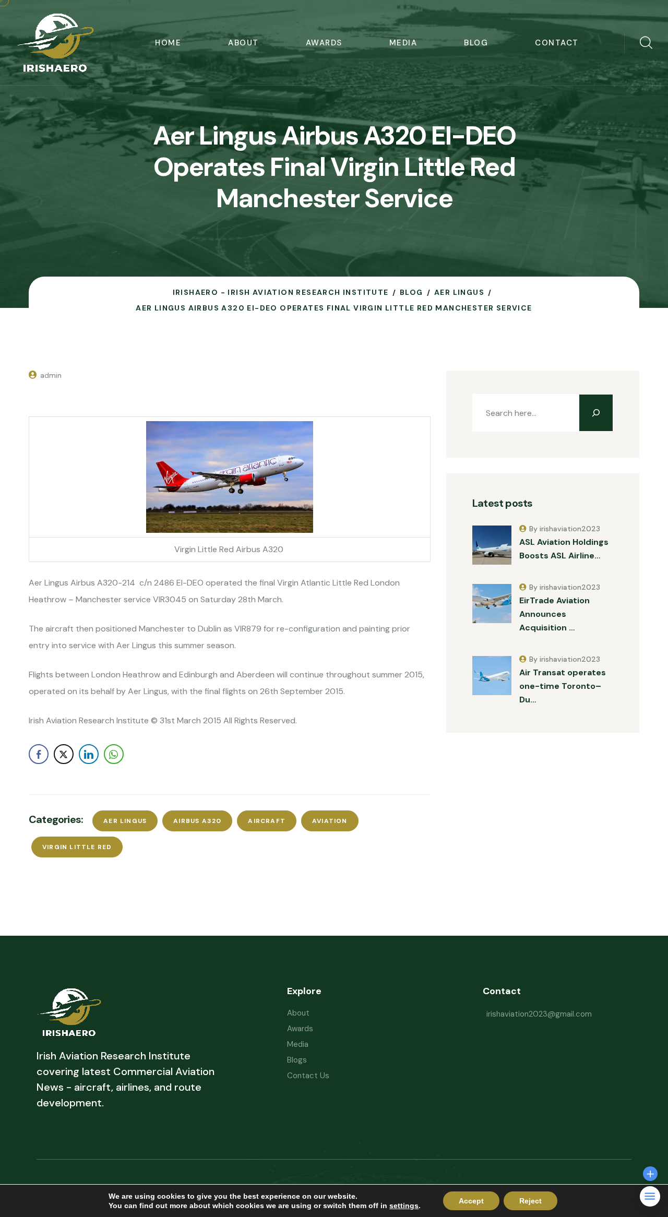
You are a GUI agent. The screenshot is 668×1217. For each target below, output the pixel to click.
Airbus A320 (197, 821)
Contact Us (308, 1075)
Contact (557, 43)
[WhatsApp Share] (114, 754)
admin (51, 375)
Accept (471, 1201)
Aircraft (266, 821)
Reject (530, 1201)
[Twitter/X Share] (64, 754)
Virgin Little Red (77, 847)
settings (404, 1205)
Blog (476, 43)
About (243, 43)
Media (403, 43)
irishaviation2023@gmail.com (539, 1014)
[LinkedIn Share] (89, 754)
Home (168, 43)
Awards (324, 43)
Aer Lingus (125, 821)
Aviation (330, 821)
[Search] (596, 413)
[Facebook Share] (39, 754)
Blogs (297, 1060)
